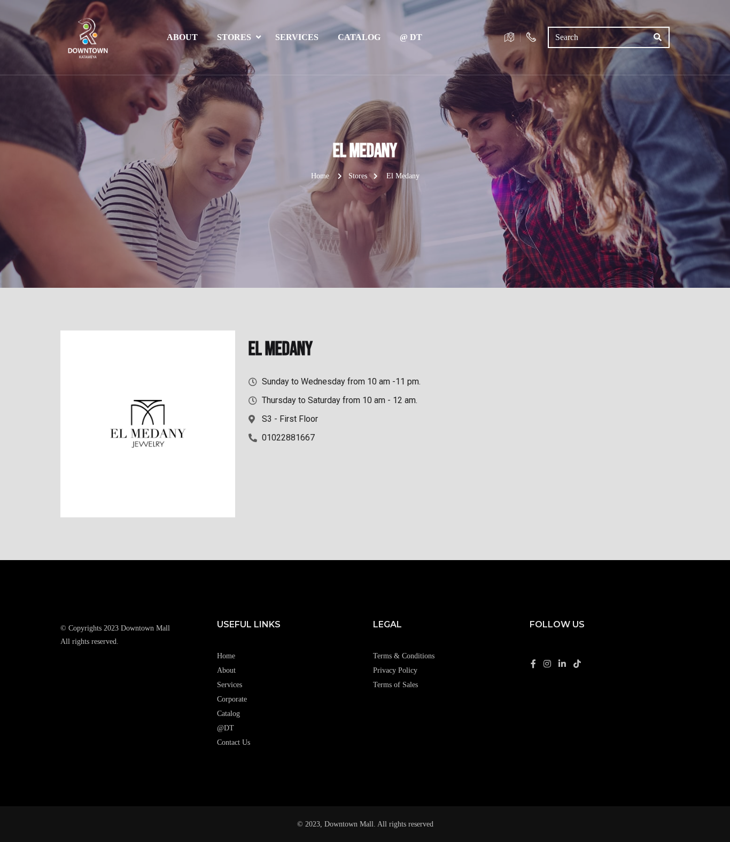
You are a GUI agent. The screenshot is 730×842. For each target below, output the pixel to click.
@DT (225, 728)
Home (320, 176)
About (182, 37)
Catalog (359, 37)
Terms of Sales (395, 685)
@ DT (411, 37)
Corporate (232, 699)
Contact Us (233, 742)
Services (297, 37)
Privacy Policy (395, 670)
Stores (234, 37)
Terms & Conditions (403, 656)
